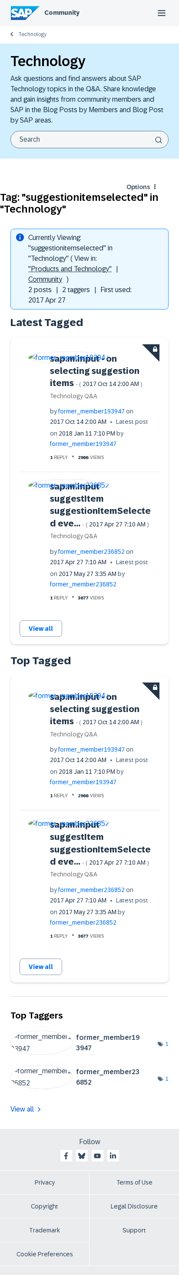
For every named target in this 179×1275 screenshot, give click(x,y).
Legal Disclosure (134, 1206)
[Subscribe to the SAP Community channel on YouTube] (97, 1155)
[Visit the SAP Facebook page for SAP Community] (66, 1155)
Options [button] (138, 186)
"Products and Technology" (70, 269)
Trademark (44, 1230)
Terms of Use (134, 1182)
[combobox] (89, 139)
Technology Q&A (73, 396)
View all (41, 628)
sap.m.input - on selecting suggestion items (96, 371)
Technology (32, 34)
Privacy (45, 1182)
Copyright (44, 1206)
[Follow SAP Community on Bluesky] (81, 1155)
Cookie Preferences (45, 1254)
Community (62, 12)
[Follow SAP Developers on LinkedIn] (112, 1155)
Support (134, 1230)
